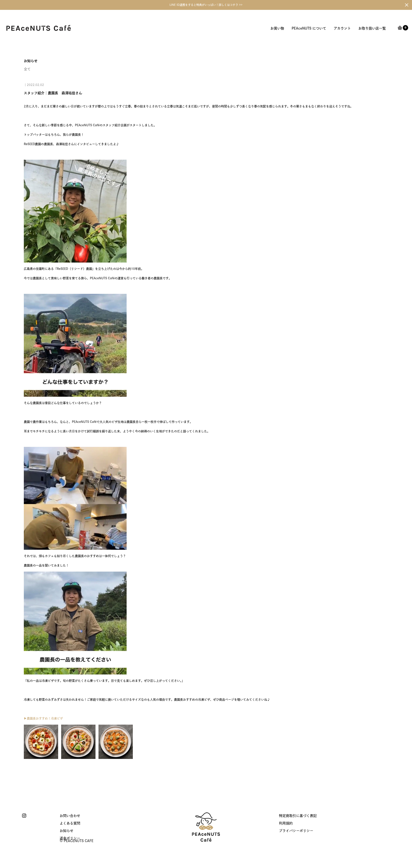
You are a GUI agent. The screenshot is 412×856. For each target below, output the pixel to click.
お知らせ (66, 830)
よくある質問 (70, 823)
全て (27, 69)
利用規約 (286, 823)
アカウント (342, 28)
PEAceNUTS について (309, 28)
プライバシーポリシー (296, 830)
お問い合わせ (70, 815)
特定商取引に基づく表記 (298, 815)
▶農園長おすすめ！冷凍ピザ (43, 718)
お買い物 (277, 28)
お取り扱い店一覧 (372, 28)
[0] (400, 28)
